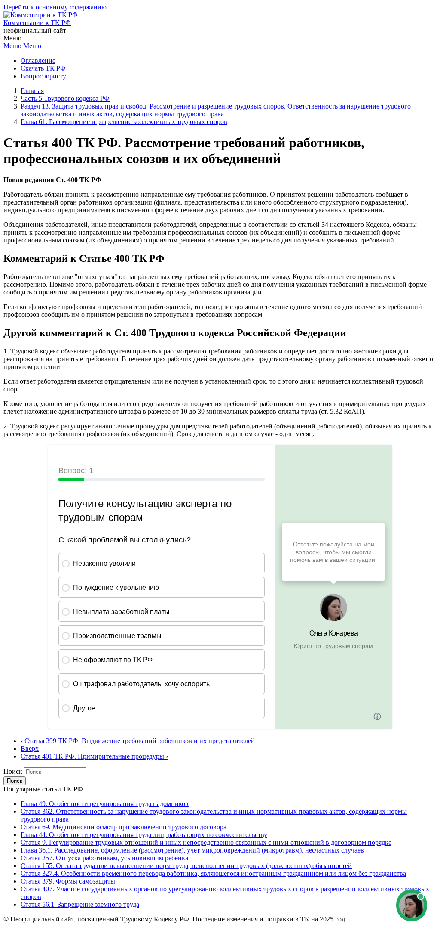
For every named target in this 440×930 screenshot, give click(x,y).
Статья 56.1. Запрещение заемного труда (80, 904)
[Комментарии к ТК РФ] (40, 15)
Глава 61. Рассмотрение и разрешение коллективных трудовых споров (124, 121)
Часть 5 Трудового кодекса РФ (65, 98)
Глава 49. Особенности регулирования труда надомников (105, 803)
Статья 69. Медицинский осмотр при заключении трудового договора (123, 827)
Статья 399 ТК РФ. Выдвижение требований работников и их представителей (138, 740)
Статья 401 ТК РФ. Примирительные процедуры (94, 756)
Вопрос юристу (43, 76)
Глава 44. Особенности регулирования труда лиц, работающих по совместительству (144, 834)
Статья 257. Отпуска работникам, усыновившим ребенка (104, 858)
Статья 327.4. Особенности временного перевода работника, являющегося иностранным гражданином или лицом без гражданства (213, 873)
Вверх (30, 748)
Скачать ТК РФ (43, 68)
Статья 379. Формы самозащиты (68, 881)
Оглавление (38, 60)
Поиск (12, 771)
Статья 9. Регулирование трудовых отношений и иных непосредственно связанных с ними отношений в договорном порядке (206, 842)
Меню (12, 46)
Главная (32, 90)
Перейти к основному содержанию (55, 7)
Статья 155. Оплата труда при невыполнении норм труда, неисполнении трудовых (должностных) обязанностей (186, 865)
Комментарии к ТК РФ (37, 22)
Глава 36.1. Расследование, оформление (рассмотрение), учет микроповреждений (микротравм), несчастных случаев (192, 850)
